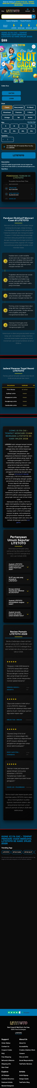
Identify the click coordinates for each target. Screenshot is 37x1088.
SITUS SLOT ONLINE (22, 474)
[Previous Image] (3, 64)
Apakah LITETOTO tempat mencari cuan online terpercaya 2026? (16, 566)
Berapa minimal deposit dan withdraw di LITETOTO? (16, 590)
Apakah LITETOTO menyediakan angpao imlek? (16, 602)
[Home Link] (13, 10)
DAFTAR (11, 93)
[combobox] (17, 17)
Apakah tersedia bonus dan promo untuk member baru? (16, 613)
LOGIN (11, 98)
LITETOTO (18, 155)
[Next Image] (33, 64)
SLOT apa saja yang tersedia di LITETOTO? (16, 579)
